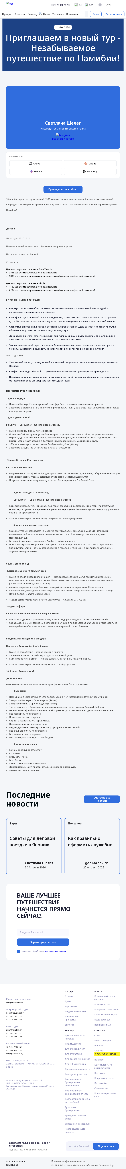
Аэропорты (71, 1006)
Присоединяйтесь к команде (104, 998)
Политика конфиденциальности (68, 1161)
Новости (98, 1045)
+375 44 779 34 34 (14, 1047)
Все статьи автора (63, 138)
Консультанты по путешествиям (103, 1066)
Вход (96, 14)
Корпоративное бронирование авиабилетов (73, 1082)
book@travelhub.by (15, 1013)
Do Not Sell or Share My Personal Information (74, 1165)
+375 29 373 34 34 (14, 1019)
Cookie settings (106, 1165)
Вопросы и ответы (104, 1078)
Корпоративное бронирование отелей (76, 1092)
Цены (68, 1001)
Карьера (105, 1052)
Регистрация (114, 13)
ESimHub (69, 1024)
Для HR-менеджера (75, 1063)
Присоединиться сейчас (63, 189)
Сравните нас (101, 1088)
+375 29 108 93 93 (60, 5)
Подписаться (106, 1146)
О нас (97, 1035)
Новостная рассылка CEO (105, 1095)
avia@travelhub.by (14, 1030)
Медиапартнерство (75, 1011)
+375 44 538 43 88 (14, 1036)
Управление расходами (77, 1123)
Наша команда (102, 1019)
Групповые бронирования (72, 1109)
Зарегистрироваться (43, 942)
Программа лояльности (106, 1009)
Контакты (99, 1073)
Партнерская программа (72, 1018)
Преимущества (102, 1004)
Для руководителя (75, 1048)
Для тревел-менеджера (77, 1058)
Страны (69, 996)
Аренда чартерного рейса (75, 1117)
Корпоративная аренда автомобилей (77, 1100)
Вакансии (99, 1059)
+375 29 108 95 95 (14, 1033)
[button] (118, 5)
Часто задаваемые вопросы (75, 1130)
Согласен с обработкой (43, 951)
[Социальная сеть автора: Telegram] (63, 135)
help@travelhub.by (14, 1002)
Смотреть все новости (101, 799)
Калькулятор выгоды (105, 1014)
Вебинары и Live (102, 1024)
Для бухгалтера (73, 1053)
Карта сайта (100, 1083)
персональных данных (55, 951)
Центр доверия (102, 1040)
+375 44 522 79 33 (14, 1050)
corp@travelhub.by (14, 1053)
